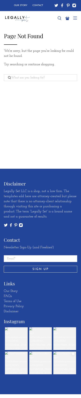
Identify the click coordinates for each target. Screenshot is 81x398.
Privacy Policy (14, 306)
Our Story (20, 5)
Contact (37, 5)
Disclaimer (11, 311)
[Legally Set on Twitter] (56, 5)
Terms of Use (12, 301)
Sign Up (40, 269)
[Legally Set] (28, 18)
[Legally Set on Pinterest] (68, 5)
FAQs (8, 296)
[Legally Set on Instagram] (74, 5)
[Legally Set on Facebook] (62, 5)
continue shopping (41, 64)
